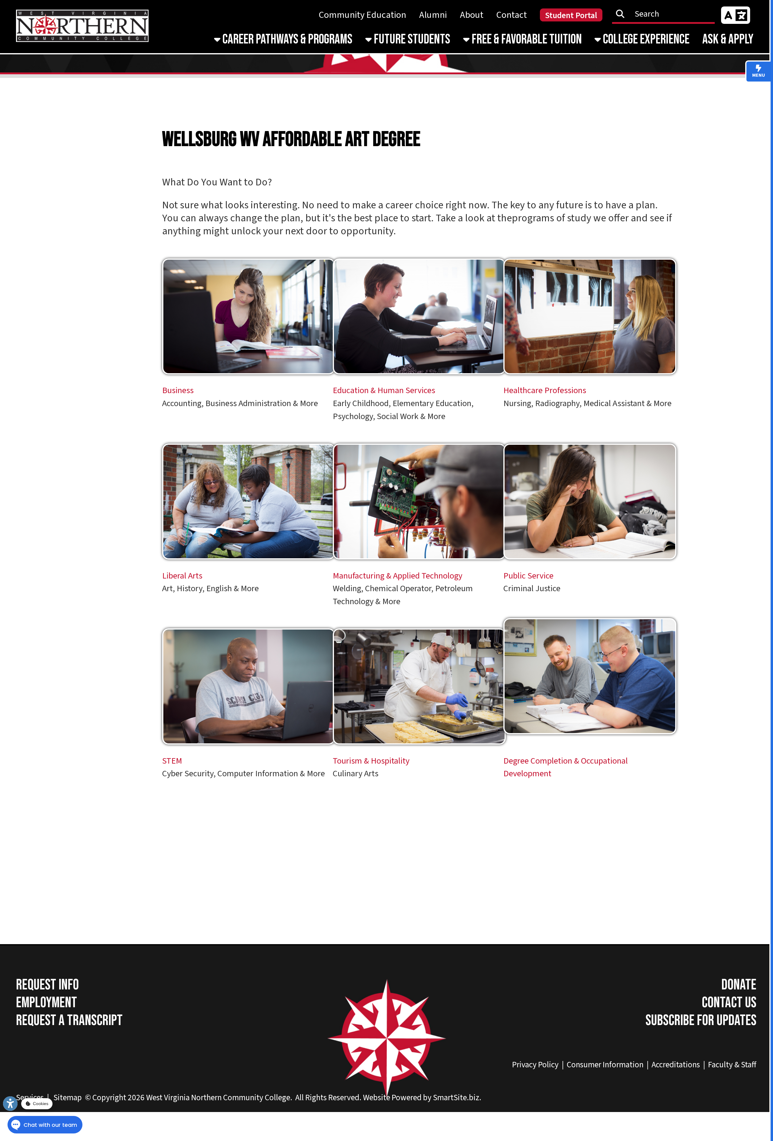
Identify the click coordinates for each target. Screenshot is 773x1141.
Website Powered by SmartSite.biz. (422, 1098)
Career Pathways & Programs (286, 39)
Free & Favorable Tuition (526, 39)
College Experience (645, 39)
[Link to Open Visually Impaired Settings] (10, 1103)
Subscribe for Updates (701, 1021)
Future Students (411, 39)
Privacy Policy (535, 1065)
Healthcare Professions (545, 390)
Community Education (362, 14)
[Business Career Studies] (253, 381)
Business (178, 390)
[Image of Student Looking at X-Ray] (594, 380)
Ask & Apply (727, 39)
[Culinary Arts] (424, 751)
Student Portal (571, 15)
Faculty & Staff (732, 1065)
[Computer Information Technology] (253, 751)
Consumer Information (605, 1065)
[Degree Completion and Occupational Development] (594, 740)
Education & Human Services (384, 390)
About (471, 14)
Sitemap (67, 1098)
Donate (738, 985)
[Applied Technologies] (424, 566)
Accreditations (676, 1065)
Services (30, 1098)
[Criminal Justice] (594, 566)
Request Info (47, 985)
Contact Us (729, 1003)
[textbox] (666, 14)
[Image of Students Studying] (253, 566)
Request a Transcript (69, 1021)
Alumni (433, 14)
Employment (46, 1003)
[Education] (424, 380)
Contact (511, 14)
